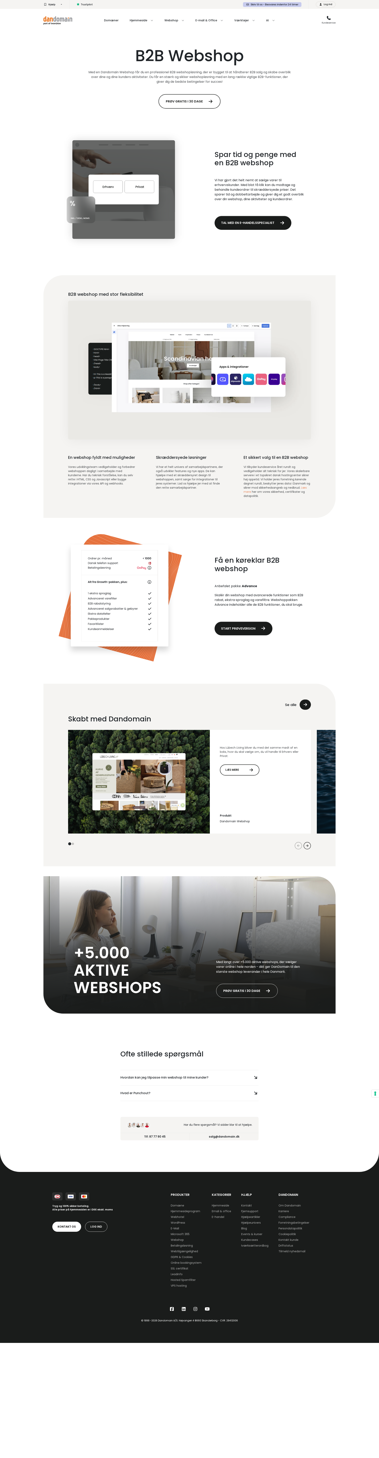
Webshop (177, 1240)
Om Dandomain (290, 1205)
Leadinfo (177, 1274)
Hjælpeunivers (251, 1223)
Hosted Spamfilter (183, 1280)
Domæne (177, 1205)
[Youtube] (207, 1309)
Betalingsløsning (182, 1246)
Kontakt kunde (288, 1240)
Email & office (221, 1211)
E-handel (218, 1217)
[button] (69, 843)
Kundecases (249, 1240)
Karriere (284, 1211)
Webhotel (177, 1217)
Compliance (287, 1217)
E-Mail (175, 1228)
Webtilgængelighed (184, 1251)
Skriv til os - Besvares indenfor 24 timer (274, 4)
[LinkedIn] (184, 1309)
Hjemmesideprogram (185, 1211)
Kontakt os (67, 1227)
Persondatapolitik (290, 1228)
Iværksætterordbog (254, 1246)
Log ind (96, 1227)
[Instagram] (195, 1309)
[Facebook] (172, 1309)
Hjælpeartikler (250, 1217)
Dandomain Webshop (235, 821)
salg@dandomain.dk (224, 1137)
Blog (244, 1228)
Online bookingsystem (186, 1263)
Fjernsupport (249, 1211)
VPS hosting (179, 1286)
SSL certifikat (179, 1268)
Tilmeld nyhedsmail (292, 1251)
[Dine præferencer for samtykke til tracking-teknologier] (375, 1093)
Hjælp (51, 4)
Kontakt (246, 1205)
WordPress (178, 1223)
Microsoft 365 (180, 1234)
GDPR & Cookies (182, 1257)
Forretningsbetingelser (294, 1223)
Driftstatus (286, 1246)
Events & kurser (251, 1234)
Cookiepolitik (287, 1234)
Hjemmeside (220, 1205)
